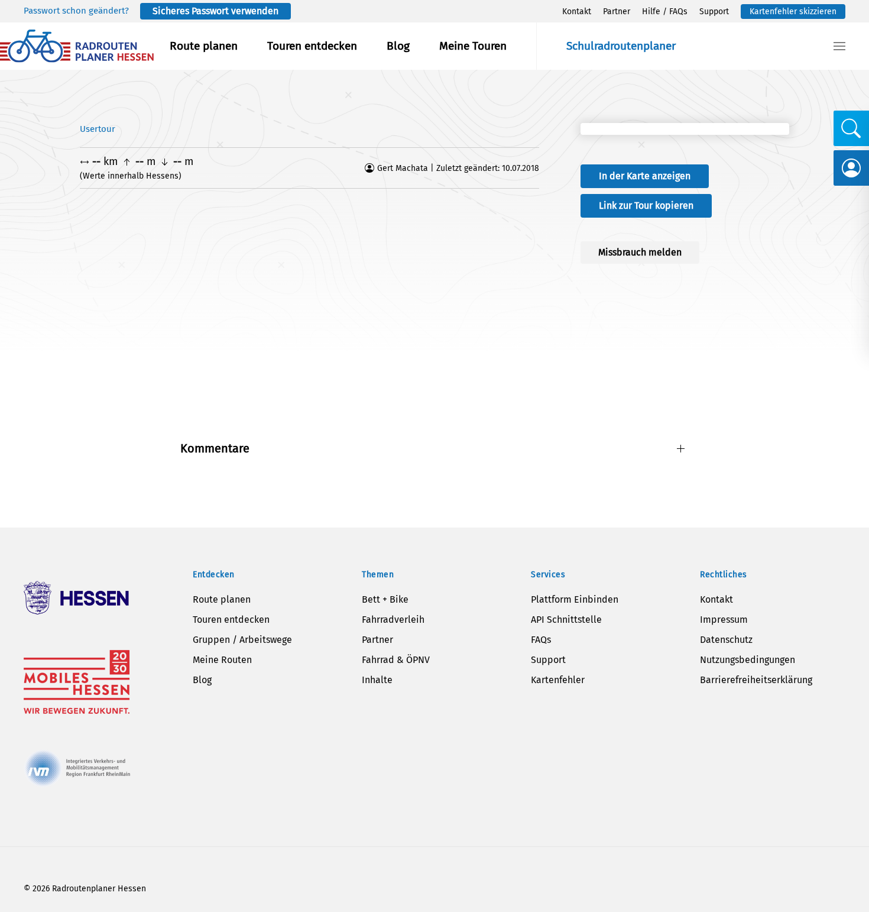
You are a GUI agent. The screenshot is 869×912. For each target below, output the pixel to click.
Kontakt (576, 12)
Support (714, 12)
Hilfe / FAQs (665, 12)
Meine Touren (473, 46)
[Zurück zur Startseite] (77, 46)
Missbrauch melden (640, 252)
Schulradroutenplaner (621, 46)
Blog (398, 46)
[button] (839, 46)
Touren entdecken (312, 46)
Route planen (204, 46)
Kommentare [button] (214, 448)
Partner (616, 12)
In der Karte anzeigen (644, 176)
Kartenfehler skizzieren (793, 12)
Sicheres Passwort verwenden (215, 11)
